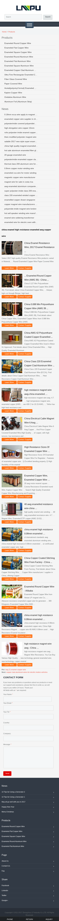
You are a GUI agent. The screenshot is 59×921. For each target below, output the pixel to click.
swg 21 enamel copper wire (15, 670)
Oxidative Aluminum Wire (15, 97)
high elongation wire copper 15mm (19, 128)
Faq (3, 871)
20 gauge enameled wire (15, 155)
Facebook (5, 885)
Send (7, 773)
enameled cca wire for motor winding (20, 173)
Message (6, 744)
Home (4, 32)
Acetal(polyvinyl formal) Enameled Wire (21, 88)
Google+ (5, 900)
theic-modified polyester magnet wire (20, 137)
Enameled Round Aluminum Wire (18, 57)
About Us (5, 861)
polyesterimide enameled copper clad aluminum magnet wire (21, 159)
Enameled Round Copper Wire (17, 43)
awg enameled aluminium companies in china (21, 186)
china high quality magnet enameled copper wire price (21, 146)
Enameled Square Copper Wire (18, 52)
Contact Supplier (24, 268)
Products (11, 32)
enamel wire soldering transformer (19, 218)
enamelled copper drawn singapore (19, 200)
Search (47, 17)
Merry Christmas (8, 812)
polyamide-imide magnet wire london (20, 209)
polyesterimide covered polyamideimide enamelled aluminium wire (21, 123)
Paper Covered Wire (13, 84)
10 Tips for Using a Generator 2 (13, 792)
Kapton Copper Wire (13, 93)
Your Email (7, 703)
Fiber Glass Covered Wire (15, 79)
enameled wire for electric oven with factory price (21, 222)
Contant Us (6, 866)
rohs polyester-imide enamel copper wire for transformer (21, 132)
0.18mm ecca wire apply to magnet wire (21, 114)
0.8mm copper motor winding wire (19, 168)
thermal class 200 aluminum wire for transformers (21, 164)
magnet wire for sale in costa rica (18, 182)
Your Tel (6, 712)
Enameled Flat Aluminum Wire (17, 61)
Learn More (9, 268)
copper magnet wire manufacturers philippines (21, 204)
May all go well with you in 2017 (13, 802)
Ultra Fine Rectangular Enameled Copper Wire (21, 75)
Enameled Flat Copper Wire (16, 48)
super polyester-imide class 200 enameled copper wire (21, 191)
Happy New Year (8, 807)
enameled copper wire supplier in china (21, 119)
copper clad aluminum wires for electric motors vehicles (26, 672)
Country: (6, 723)
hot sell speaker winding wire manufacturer (21, 213)
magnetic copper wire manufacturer (19, 177)
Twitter (4, 895)
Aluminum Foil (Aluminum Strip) (18, 102)
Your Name (7, 694)
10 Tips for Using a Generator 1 (13, 797)
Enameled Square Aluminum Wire (19, 66)
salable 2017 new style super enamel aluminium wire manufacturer (21, 141)
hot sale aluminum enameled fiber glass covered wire (21, 150)
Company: (7, 734)
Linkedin (5, 890)
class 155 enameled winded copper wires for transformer (21, 195)
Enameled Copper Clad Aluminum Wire (21, 70)
